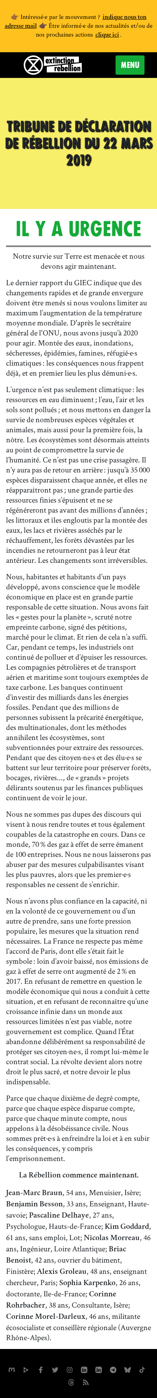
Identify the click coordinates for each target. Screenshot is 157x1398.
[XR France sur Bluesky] (127, 1368)
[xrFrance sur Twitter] (55, 1368)
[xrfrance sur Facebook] (40, 1368)
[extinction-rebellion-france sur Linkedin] (84, 1368)
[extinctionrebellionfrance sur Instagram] (69, 1368)
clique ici (107, 35)
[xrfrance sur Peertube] (26, 1368)
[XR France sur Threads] (71, 1381)
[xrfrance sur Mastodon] (12, 1368)
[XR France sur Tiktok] (142, 1368)
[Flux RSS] (86, 1381)
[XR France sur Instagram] (113, 1368)
